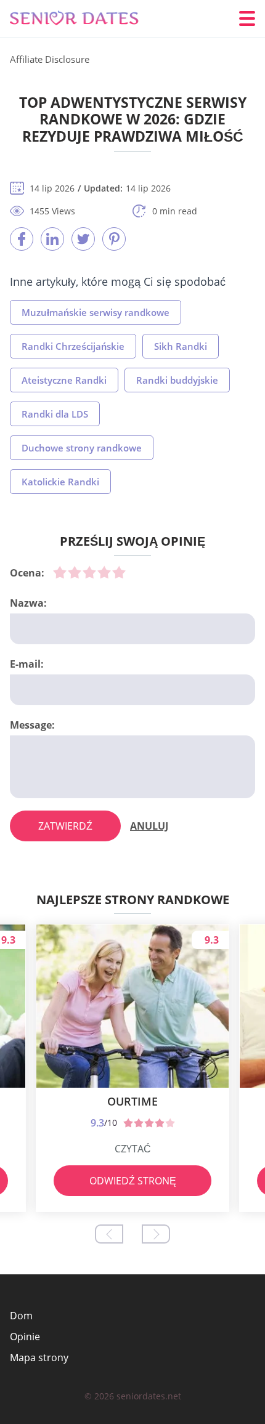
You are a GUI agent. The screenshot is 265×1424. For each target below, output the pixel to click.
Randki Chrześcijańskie (73, 346)
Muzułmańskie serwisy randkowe (95, 312)
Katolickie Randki (60, 481)
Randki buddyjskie (177, 380)
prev (109, 1234)
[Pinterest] (114, 239)
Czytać (133, 1148)
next (156, 1234)
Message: (32, 725)
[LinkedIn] (52, 239)
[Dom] (84, 19)
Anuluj (149, 826)
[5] (119, 572)
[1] (60, 572)
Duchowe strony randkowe (82, 448)
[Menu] (247, 18)
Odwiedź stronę (132, 1180)
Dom (21, 1315)
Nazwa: (28, 603)
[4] (104, 572)
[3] (89, 572)
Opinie (25, 1336)
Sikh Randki (180, 346)
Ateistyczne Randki (64, 380)
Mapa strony (39, 1357)
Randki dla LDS (55, 414)
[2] (74, 572)
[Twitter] (83, 239)
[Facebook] (21, 239)
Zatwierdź (65, 826)
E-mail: (27, 664)
